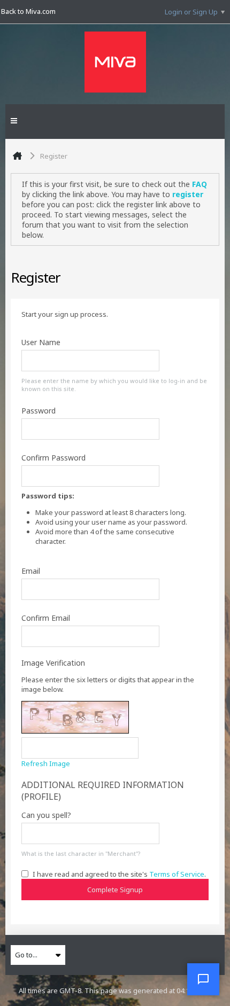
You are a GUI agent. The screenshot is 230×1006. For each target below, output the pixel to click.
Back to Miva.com (28, 11)
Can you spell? (46, 815)
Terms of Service (176, 874)
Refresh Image (45, 763)
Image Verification (53, 663)
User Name (40, 342)
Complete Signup (115, 889)
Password (38, 410)
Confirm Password (53, 458)
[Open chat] (203, 979)
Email (30, 571)
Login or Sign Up (191, 12)
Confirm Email (45, 618)
